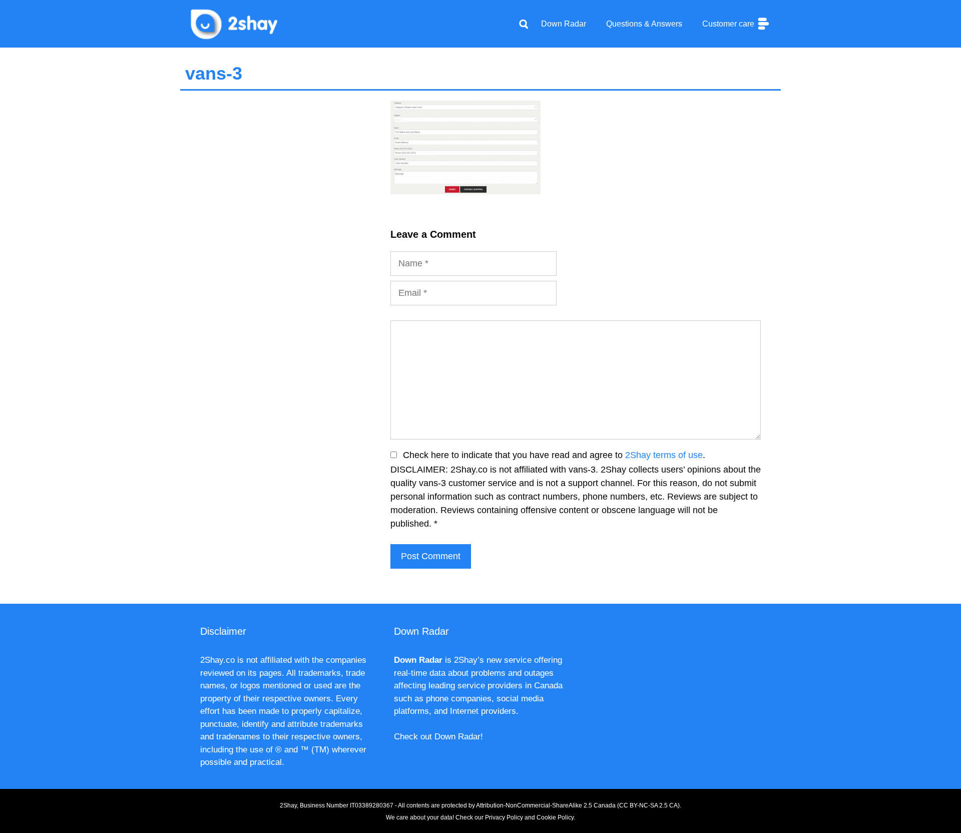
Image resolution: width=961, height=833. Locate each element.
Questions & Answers (644, 24)
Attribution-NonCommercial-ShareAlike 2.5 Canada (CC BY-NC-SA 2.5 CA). (578, 805)
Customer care (729, 24)
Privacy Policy (504, 817)
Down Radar (563, 24)
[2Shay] (235, 23)
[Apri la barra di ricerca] (523, 24)
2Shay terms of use (664, 455)
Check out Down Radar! (438, 736)
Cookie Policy (555, 817)
